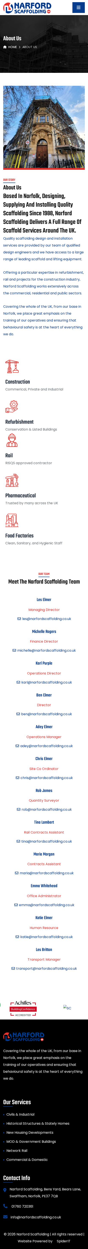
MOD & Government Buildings (31, 1141)
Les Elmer (44, 600)
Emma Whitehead (44, 886)
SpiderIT (63, 1241)
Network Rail (16, 1150)
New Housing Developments (29, 1132)
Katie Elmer (44, 918)
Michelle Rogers (44, 632)
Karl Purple (44, 663)
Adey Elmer (44, 727)
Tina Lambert (44, 823)
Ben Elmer (44, 695)
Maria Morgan (44, 854)
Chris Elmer (44, 759)
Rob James (44, 791)
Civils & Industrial (20, 1114)
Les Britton (44, 950)
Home (12, 47)
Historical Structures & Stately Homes (37, 1123)
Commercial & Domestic (27, 1159)
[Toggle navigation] (78, 7)
